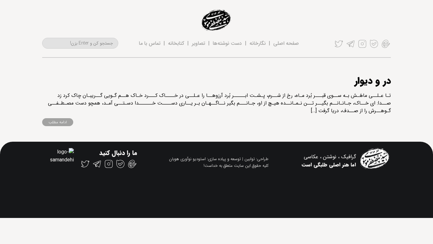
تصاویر (198, 43)
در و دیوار (372, 81)
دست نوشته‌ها (227, 43)
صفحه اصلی (286, 43)
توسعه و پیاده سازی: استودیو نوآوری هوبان (205, 159)
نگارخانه (257, 43)
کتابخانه (176, 43)
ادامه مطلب (57, 122)
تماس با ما (149, 43)
